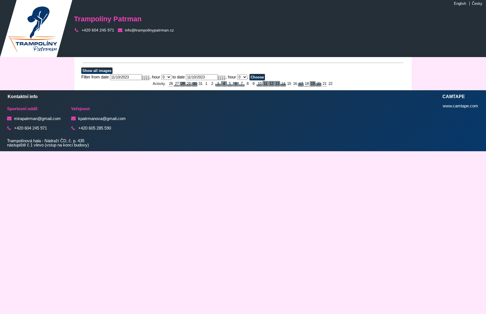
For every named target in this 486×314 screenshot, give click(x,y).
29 (189, 84)
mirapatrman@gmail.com (37, 118)
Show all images (96, 71)
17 (301, 84)
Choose (257, 77)
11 (265, 84)
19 (313, 84)
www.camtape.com (460, 106)
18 (307, 84)
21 (325, 84)
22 (330, 84)
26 (171, 84)
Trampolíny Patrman (107, 19)
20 (319, 84)
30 (195, 84)
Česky (477, 3)
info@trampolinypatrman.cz (149, 30)
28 (183, 84)
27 (177, 84)
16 (295, 84)
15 (289, 84)
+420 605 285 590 (94, 128)
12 (271, 84)
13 (277, 84)
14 (283, 84)
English (460, 3)
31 (200, 84)
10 (260, 84)
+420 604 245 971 (98, 30)
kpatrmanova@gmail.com (102, 118)
